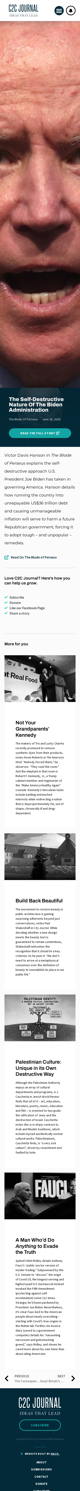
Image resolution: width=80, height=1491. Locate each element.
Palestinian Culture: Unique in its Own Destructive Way (39, 1068)
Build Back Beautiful (39, 901)
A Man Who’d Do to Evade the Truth (37, 1246)
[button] (59, 10)
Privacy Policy (40, 1446)
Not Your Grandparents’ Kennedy (32, 729)
